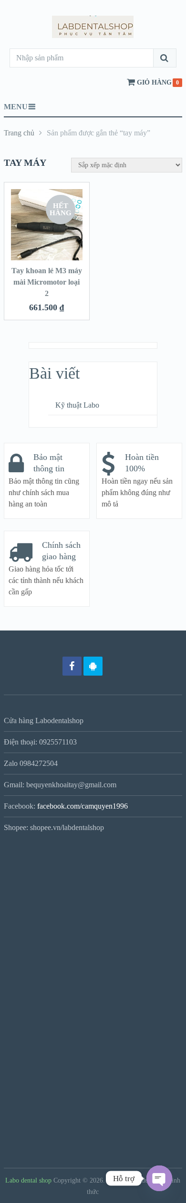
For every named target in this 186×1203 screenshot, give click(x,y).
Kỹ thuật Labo (77, 405)
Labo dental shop (28, 1180)
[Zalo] (93, 666)
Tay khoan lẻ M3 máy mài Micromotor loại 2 (46, 282)
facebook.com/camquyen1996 (82, 806)
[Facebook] (72, 666)
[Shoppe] (114, 666)
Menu (16, 107)
